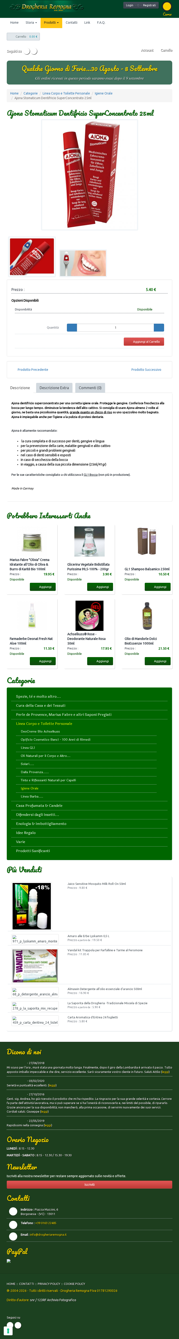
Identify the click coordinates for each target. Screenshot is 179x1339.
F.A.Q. (101, 22)
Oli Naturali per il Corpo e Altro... (45, 755)
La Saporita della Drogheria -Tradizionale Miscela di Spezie (108, 1003)
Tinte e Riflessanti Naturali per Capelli (48, 780)
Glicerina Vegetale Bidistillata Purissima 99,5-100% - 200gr (88, 567)
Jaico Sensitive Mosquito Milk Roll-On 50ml (97, 883)
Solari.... (27, 764)
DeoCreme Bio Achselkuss (40, 731)
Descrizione (20, 388)
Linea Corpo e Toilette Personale (66, 93)
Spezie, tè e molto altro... (38, 696)
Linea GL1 (28, 747)
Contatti (71, 22)
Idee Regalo (26, 833)
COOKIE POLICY (74, 1283)
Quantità (53, 327)
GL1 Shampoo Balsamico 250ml (147, 569)
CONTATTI (26, 1283)
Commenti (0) (90, 388)
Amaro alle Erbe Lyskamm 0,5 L (88, 936)
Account (146, 50)
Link (87, 22)
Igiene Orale (104, 93)
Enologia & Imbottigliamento (41, 824)
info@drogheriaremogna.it (48, 1234)
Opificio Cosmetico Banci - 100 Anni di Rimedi (55, 739)
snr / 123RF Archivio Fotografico (53, 1300)
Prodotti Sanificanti (33, 851)
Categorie (31, 93)
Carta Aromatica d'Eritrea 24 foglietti (93, 1017)
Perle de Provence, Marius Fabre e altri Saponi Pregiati (63, 714)
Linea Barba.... (32, 796)
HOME (11, 1283)
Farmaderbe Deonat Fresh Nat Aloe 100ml (31, 641)
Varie (20, 842)
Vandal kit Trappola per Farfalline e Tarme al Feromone (105, 950)
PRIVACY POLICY (49, 1283)
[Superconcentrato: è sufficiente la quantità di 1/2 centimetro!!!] (32, 256)
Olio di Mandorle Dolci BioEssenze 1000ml (141, 641)
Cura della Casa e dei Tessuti (40, 705)
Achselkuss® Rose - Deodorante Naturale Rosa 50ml (86, 638)
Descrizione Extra (54, 388)
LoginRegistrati (141, 5)
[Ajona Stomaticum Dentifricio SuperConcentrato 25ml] (89, 175)
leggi (165, 1071)
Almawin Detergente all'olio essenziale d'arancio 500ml (105, 988)
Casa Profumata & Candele (39, 805)
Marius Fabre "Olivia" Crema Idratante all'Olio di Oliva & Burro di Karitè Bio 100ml (29, 564)
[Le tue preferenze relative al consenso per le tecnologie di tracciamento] (8, 1330)
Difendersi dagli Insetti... (37, 815)
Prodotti (50, 22)
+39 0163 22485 (45, 1223)
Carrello (166, 50)
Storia (30, 22)
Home (14, 22)
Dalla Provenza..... (35, 772)
